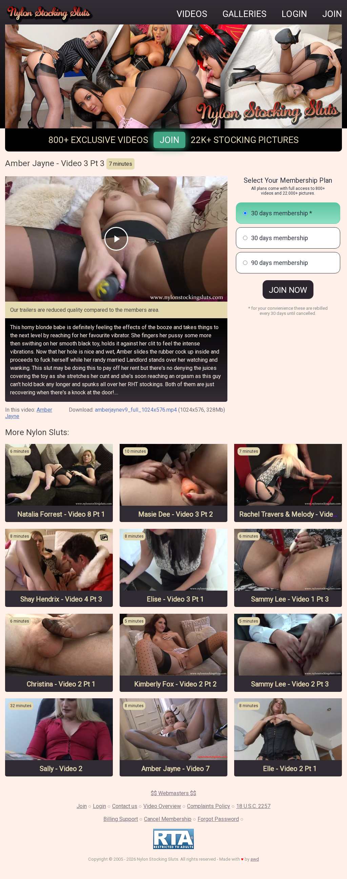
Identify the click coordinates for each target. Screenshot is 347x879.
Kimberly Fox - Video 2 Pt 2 (175, 684)
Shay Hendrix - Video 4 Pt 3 (61, 599)
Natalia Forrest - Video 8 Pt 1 (61, 514)
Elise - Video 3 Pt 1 (175, 599)
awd (254, 859)
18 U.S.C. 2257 (253, 806)
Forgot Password (218, 819)
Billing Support (120, 819)
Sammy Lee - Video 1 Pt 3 (290, 599)
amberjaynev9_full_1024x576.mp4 (136, 410)
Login (99, 806)
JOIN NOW (288, 290)
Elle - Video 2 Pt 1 (290, 769)
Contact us (124, 806)
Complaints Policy (208, 806)
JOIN (332, 14)
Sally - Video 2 (61, 769)
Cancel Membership (167, 819)
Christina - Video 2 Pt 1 (61, 684)
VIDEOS (192, 14)
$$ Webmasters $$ (173, 793)
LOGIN (294, 14)
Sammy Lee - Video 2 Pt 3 (290, 684)
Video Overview (162, 806)
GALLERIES (244, 14)
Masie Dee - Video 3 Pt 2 (175, 514)
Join (169, 140)
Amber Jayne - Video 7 (175, 769)
